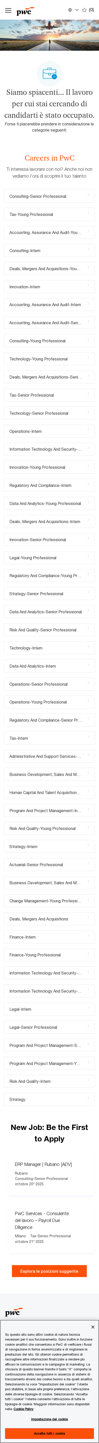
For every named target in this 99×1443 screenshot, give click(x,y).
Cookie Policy (23, 1409)
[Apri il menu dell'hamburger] (8, 10)
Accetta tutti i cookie (49, 1433)
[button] (73, 10)
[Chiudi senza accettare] (92, 1327)
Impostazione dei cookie (49, 1419)
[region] (49, 1381)
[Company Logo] (40, 10)
